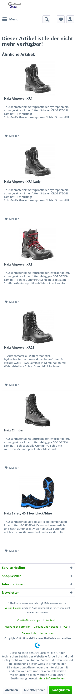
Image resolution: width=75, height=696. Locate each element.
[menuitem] (10, 19)
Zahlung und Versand (46, 626)
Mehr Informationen (51, 678)
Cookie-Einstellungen (29, 620)
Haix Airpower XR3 (18, 264)
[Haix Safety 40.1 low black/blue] (37, 493)
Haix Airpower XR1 (18, 99)
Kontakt (50, 620)
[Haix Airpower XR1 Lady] (37, 161)
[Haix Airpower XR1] (37, 78)
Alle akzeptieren (34, 690)
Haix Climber (14, 430)
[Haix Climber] (37, 410)
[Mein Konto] (70, 19)
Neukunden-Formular (17, 626)
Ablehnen (11, 690)
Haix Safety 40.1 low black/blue (28, 513)
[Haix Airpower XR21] (37, 327)
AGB (65, 626)
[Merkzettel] (61, 19)
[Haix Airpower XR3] (37, 244)
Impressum (46, 633)
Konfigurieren (61, 690)
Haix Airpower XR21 (19, 347)
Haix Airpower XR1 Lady (22, 182)
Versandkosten (13, 607)
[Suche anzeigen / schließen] (46, 19)
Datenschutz (29, 633)
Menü (13, 19)
